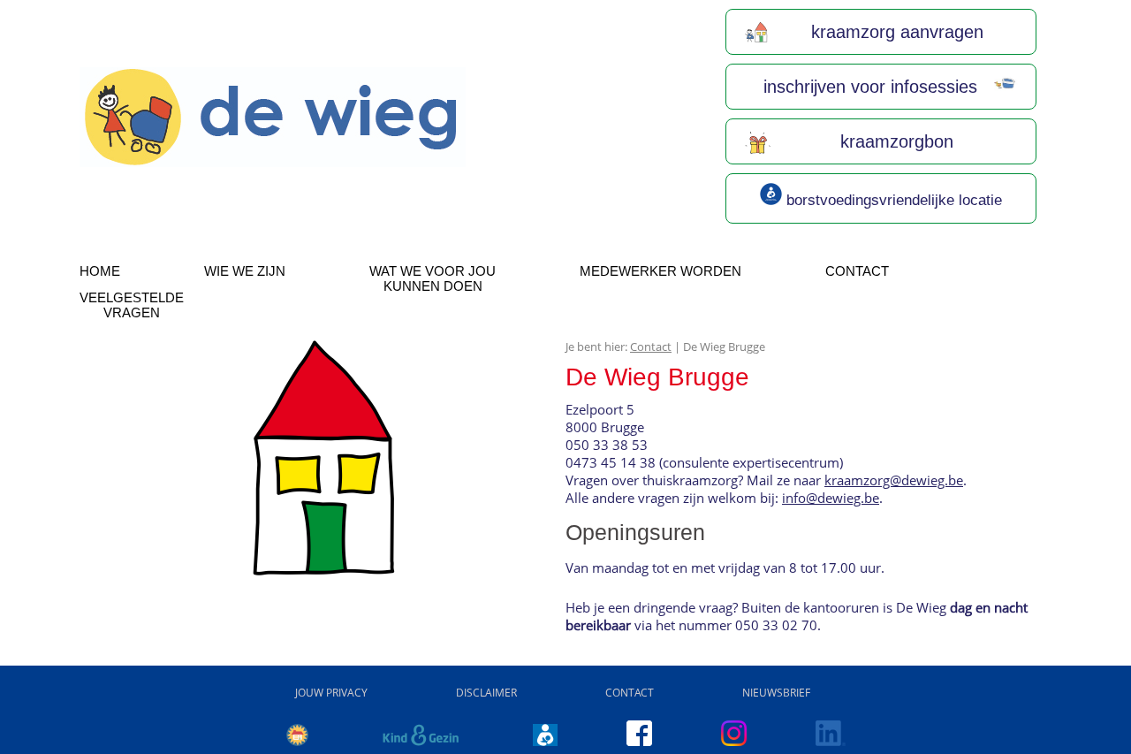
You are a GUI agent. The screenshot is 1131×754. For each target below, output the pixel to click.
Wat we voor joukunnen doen (432, 278)
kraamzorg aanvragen (894, 32)
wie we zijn (244, 270)
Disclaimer (486, 692)
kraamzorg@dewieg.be (893, 480)
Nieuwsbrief (776, 692)
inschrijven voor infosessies (867, 86)
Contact (857, 270)
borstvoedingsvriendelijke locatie (892, 200)
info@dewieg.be (830, 497)
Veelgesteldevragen (132, 305)
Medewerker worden (660, 270)
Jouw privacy (331, 692)
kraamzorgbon (894, 141)
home (100, 270)
